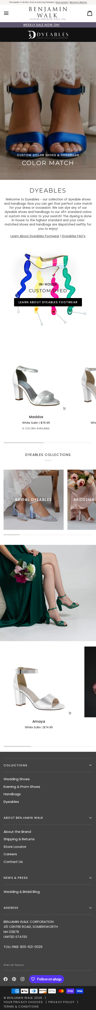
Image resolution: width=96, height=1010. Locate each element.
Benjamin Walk (20, 998)
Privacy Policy (61, 1002)
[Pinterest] (14, 979)
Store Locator (62, 2)
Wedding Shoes (17, 779)
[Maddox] (36, 380)
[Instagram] (23, 979)
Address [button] (11, 908)
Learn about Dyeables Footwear (48, 302)
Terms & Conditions (21, 1006)
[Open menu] (10, 13)
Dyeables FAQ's (74, 236)
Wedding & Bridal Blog (22, 891)
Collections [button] (15, 765)
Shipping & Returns (19, 839)
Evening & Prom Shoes (22, 786)
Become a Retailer (78, 2)
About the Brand (17, 831)
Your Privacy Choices (23, 1002)
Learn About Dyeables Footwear (34, 236)
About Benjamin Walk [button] (23, 818)
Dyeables (11, 801)
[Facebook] (6, 979)
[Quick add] (64, 408)
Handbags (12, 794)
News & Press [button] (16, 878)
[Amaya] (39, 682)
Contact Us (13, 861)
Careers (10, 854)
